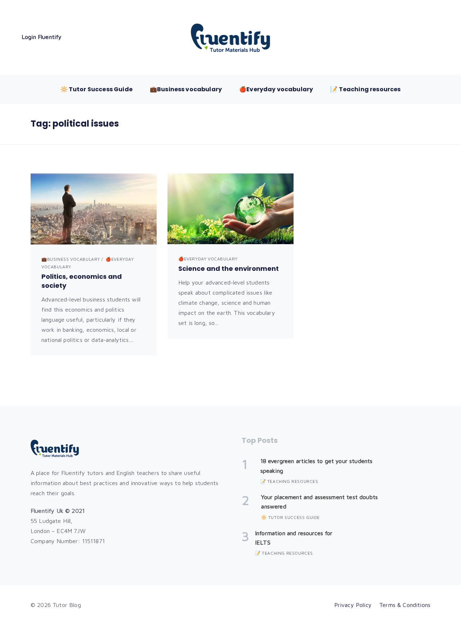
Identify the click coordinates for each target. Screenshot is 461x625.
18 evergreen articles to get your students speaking (316, 466)
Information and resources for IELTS (294, 538)
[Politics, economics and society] (94, 209)
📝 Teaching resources (365, 89)
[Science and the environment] (230, 208)
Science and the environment (228, 268)
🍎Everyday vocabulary (276, 89)
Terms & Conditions (404, 605)
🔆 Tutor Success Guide (97, 89)
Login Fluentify (42, 37)
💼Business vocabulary (186, 89)
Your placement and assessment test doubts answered (319, 502)
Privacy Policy (353, 605)
